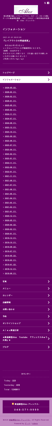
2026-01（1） (11, 101)
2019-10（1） (11, 242)
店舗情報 (7, 302)
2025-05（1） (11, 105)
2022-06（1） (11, 167)
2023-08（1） (11, 141)
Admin (35, 423)
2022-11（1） (11, 163)
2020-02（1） (11, 229)
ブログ (6, 347)
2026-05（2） (11, 87)
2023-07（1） (11, 145)
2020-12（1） (11, 216)
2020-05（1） (11, 220)
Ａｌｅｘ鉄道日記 (11, 330)
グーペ (27, 423)
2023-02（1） (11, 154)
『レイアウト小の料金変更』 (17, 40)
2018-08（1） (11, 273)
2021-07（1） (11, 185)
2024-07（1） (11, 118)
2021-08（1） (11, 180)
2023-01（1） (11, 158)
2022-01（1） (11, 172)
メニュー (7, 288)
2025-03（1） (11, 110)
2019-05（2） (11, 256)
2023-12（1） (11, 127)
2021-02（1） (11, 207)
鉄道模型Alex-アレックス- (20, 420)
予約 (5, 316)
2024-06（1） (11, 123)
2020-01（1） (11, 233)
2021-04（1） (11, 198)
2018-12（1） (11, 269)
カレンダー (8, 295)
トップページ (9, 72)
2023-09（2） (11, 136)
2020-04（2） (11, 225)
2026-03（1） (11, 92)
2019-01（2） (11, 264)
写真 (5, 281)
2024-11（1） (11, 114)
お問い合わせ (9, 309)
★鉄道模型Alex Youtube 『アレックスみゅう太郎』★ (25, 338)
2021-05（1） (11, 194)
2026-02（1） (11, 96)
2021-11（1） (11, 176)
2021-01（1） (11, 211)
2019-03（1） (11, 260)
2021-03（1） (11, 202)
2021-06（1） (11, 189)
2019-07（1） (11, 251)
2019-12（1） (11, 238)
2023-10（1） (11, 132)
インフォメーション (12, 79)
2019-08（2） (11, 247)
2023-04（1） (11, 149)
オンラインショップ (12, 323)
